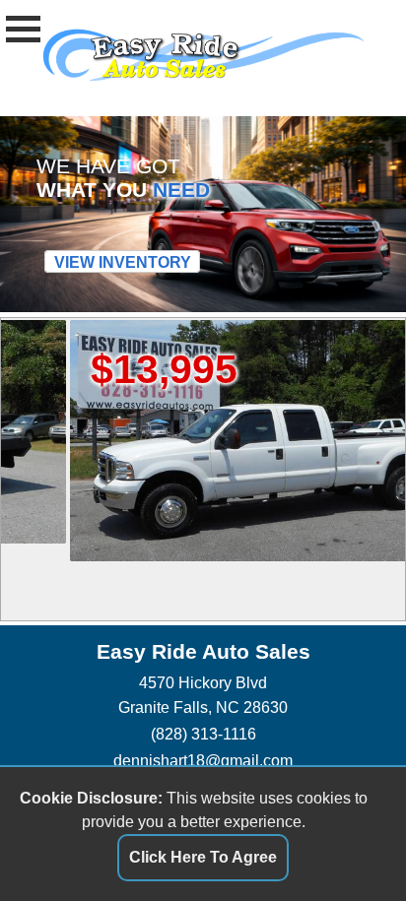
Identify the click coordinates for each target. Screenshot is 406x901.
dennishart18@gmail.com (203, 760)
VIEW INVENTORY (122, 262)
